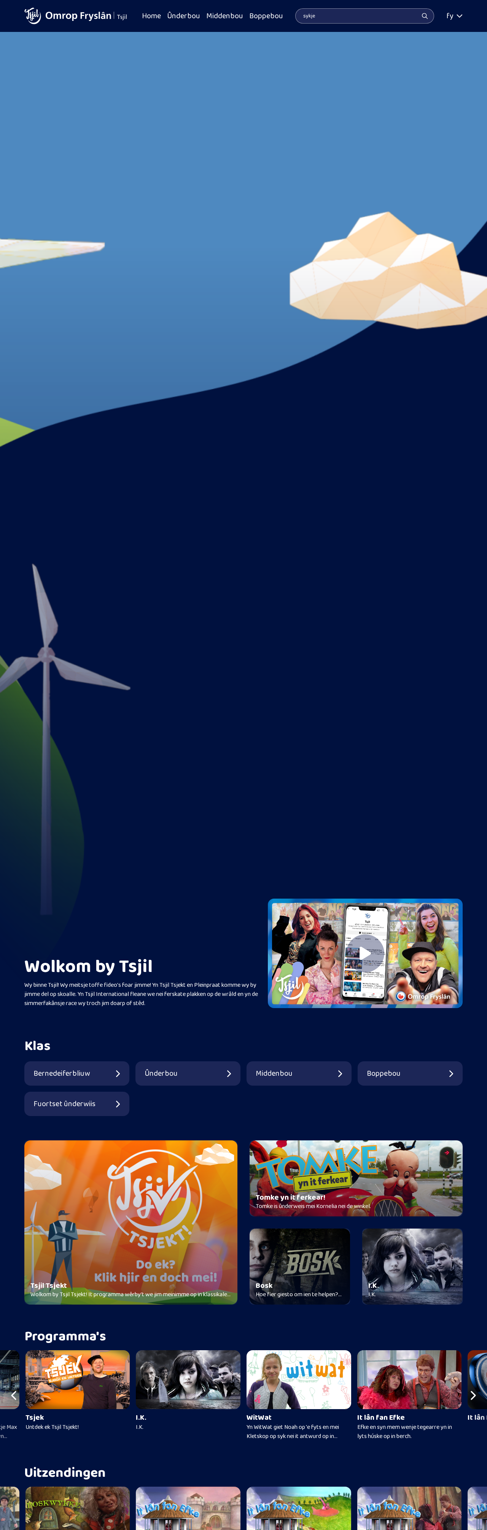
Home (151, 16)
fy (450, 16)
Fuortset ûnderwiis (64, 1104)
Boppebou (266, 16)
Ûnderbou (183, 16)
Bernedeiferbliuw (61, 1073)
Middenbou (224, 16)
